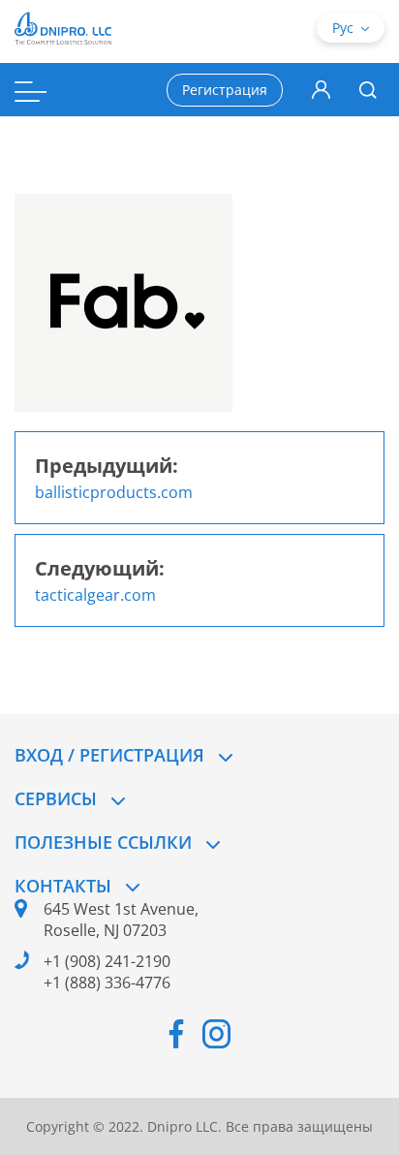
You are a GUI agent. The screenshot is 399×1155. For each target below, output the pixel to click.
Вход (321, 90)
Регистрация (224, 89)
